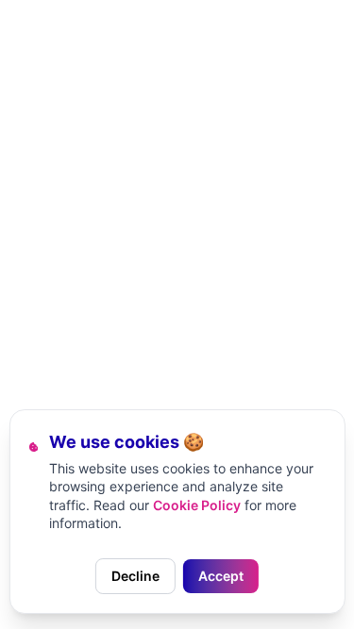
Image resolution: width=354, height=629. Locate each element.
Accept (221, 576)
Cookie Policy (197, 505)
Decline (135, 576)
